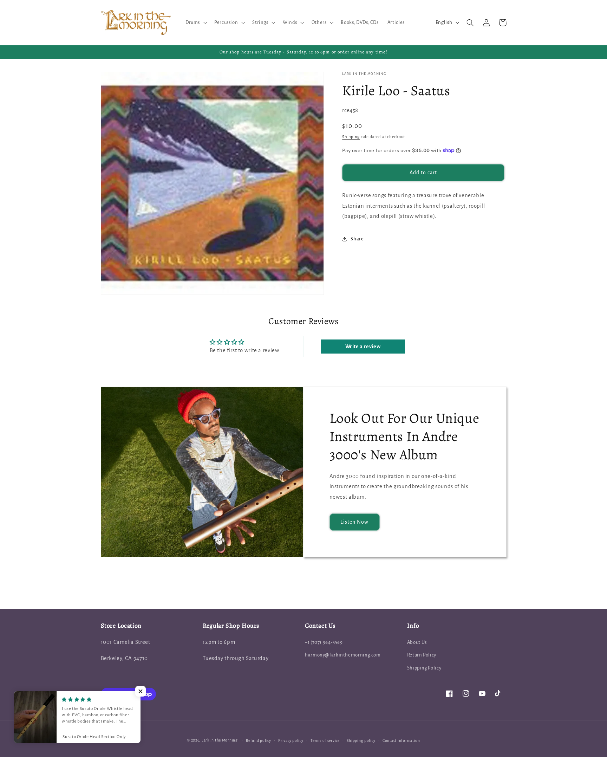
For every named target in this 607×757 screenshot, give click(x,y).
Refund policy (258, 741)
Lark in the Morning (220, 740)
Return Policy (421, 655)
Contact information (401, 741)
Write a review (363, 346)
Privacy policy (290, 741)
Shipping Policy (424, 668)
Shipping (351, 137)
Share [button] (357, 238)
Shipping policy (361, 741)
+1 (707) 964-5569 (324, 642)
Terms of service (325, 741)
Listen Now (354, 522)
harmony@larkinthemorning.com (343, 655)
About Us (417, 642)
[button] (195, 22)
